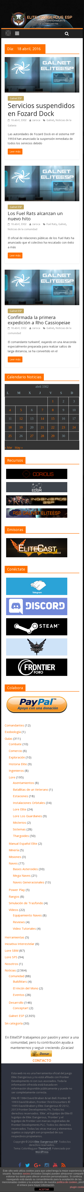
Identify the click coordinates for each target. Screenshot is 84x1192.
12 (21, 418)
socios (26, 1173)
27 (31, 436)
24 (74, 427)
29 (52, 436)
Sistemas (19, 829)
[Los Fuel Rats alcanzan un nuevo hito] (42, 168)
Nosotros (11, 964)
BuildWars (20, 981)
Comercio (15, 751)
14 (42, 418)
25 (10, 436)
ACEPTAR (44, 1189)
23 (63, 427)
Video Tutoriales (24, 928)
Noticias (10, 970)
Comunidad (16, 976)
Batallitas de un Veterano (30, 789)
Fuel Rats (51, 224)
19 (21, 427)
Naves (13, 863)
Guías (8, 738)
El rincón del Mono (25, 988)
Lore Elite (19, 809)
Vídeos (13, 910)
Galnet (50, 120)
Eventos (18, 995)
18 (10, 427)
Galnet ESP (16, 98)
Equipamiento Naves (27, 915)
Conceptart (21, 1008)
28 (42, 436)
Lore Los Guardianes (27, 816)
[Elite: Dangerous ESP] (42, 13)
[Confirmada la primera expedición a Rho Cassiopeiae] (42, 272)
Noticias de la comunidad (22, 229)
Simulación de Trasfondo (26, 903)
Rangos (14, 896)
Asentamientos (23, 783)
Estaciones (20, 796)
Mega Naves (22, 875)
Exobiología (13, 732)
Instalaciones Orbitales (29, 803)
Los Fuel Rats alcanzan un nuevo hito (35, 216)
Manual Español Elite (23, 843)
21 (42, 427)
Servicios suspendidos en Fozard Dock (41, 109)
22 (52, 427)
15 (52, 418)
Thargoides (21, 836)
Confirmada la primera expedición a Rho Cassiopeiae (39, 320)
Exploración (17, 757)
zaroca (36, 120)
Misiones (15, 857)
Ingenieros (16, 770)
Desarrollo (16, 1002)
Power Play (17, 890)
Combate (15, 744)
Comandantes (14, 725)
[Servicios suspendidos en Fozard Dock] (42, 59)
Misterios (19, 822)
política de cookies (67, 1182)
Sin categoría (14, 1023)
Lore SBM (11, 950)
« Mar (8, 447)
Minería (14, 850)
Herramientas (14, 937)
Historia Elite (18, 764)
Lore (12, 777)
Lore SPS (11, 957)
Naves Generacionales (28, 882)
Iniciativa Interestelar (19, 944)
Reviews (19, 922)
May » (19, 447)
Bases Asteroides (25, 869)
